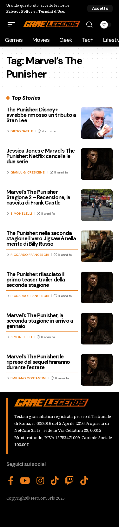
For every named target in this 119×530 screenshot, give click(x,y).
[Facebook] (10, 481)
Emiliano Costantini (28, 378)
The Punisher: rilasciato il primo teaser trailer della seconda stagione (35, 279)
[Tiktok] (84, 481)
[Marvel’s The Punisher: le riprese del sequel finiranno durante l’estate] (97, 370)
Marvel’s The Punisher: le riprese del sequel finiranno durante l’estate (38, 362)
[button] (100, 8)
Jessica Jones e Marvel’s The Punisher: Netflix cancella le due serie (40, 156)
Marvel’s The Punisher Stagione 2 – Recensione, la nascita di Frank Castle (38, 197)
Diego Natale (21, 131)
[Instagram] (40, 481)
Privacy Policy (19, 11)
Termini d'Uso (51, 11)
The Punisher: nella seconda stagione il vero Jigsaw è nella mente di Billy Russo (41, 238)
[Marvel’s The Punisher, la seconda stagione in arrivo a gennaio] (97, 328)
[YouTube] (25, 481)
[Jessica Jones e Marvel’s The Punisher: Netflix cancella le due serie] (97, 164)
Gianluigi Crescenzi (27, 172)
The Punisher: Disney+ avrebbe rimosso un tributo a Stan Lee (41, 115)
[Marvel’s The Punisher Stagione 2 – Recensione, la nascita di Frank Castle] (97, 205)
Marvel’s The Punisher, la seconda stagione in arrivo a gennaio (39, 321)
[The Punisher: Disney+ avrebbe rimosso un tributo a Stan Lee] (97, 123)
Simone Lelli (21, 213)
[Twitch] (69, 481)
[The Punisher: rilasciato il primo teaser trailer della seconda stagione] (97, 287)
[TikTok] (54, 481)
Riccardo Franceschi (29, 255)
